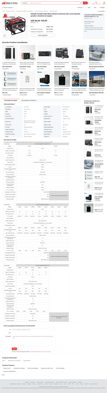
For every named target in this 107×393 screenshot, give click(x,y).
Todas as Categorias (8, 7)
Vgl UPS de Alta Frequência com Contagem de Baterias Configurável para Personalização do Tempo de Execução (99, 150)
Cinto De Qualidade (60, 368)
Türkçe (81, 383)
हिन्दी (73, 383)
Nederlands (56, 383)
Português (29, 383)
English (19, 383)
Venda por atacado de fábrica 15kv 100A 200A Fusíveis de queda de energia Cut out (99, 172)
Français (34, 383)
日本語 (69, 383)
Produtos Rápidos (72, 382)
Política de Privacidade (49, 382)
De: (10, 329)
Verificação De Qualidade (19, 368)
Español (23, 383)
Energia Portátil (6, 368)
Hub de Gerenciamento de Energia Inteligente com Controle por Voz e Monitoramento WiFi (99, 183)
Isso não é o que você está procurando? (21, 351)
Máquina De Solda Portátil (47, 368)
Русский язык (40, 383)
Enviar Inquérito (42, 35)
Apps (95, 7)
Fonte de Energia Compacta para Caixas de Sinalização (99, 205)
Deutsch (50, 383)
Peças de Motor (26, 360)
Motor (3, 360)
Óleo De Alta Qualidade (33, 368)
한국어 (65, 383)
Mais (85, 31)
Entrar (104, 4)
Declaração (32, 382)
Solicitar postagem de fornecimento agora (40, 351)
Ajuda (89, 7)
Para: (10, 333)
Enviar (14, 348)
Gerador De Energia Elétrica (9, 371)
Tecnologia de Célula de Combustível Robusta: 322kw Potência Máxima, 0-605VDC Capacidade (99, 161)
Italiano (46, 383)
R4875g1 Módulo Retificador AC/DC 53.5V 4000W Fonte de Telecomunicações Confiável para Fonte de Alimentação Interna (99, 128)
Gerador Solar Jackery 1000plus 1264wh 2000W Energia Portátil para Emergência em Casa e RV (99, 117)
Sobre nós (27, 382)
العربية (61, 383)
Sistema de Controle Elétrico (14, 360)
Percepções (80, 382)
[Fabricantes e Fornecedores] (9, 3)
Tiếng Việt (87, 383)
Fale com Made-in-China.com (61, 382)
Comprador (80, 7)
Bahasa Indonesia (93, 383)
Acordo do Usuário (40, 382)
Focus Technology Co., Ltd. (51, 386)
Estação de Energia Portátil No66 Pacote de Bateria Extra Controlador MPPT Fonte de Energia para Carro (99, 139)
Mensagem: (8, 336)
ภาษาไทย (77, 383)
